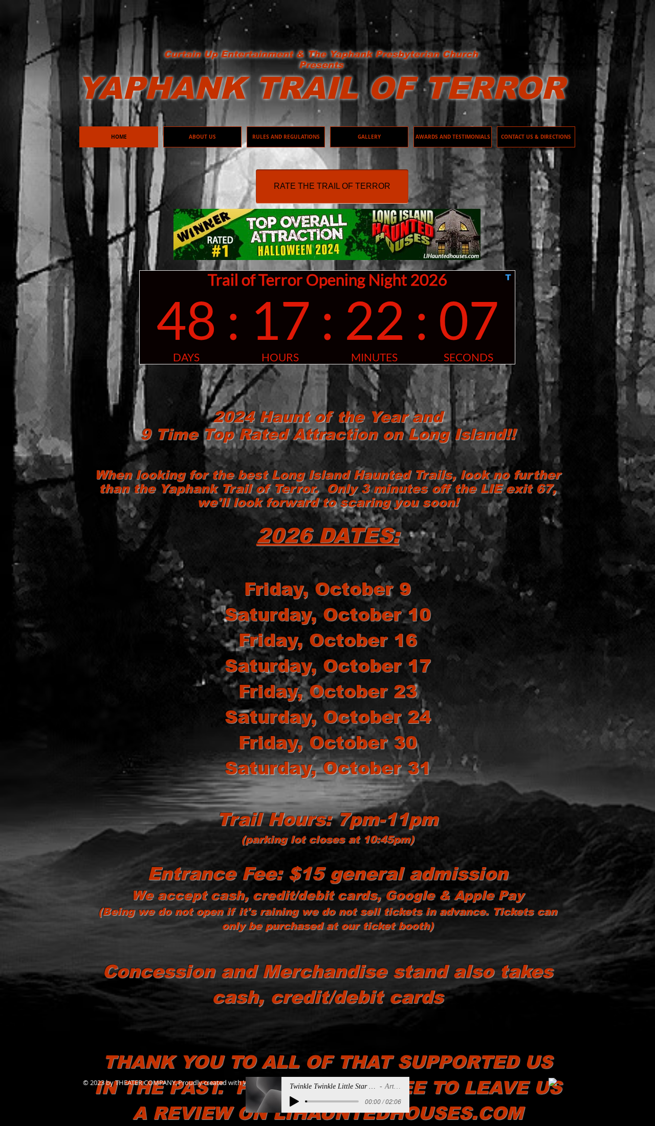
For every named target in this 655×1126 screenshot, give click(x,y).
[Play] (294, 1101)
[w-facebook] (553, 1082)
